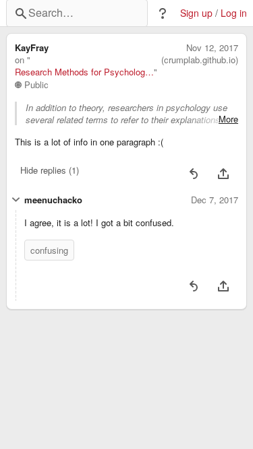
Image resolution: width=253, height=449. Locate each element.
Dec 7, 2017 (214, 200)
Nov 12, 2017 (212, 48)
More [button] (228, 119)
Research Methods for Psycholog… (84, 72)
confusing (49, 250)
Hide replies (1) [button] (49, 170)
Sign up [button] (196, 13)
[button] (162, 13)
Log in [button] (234, 13)
